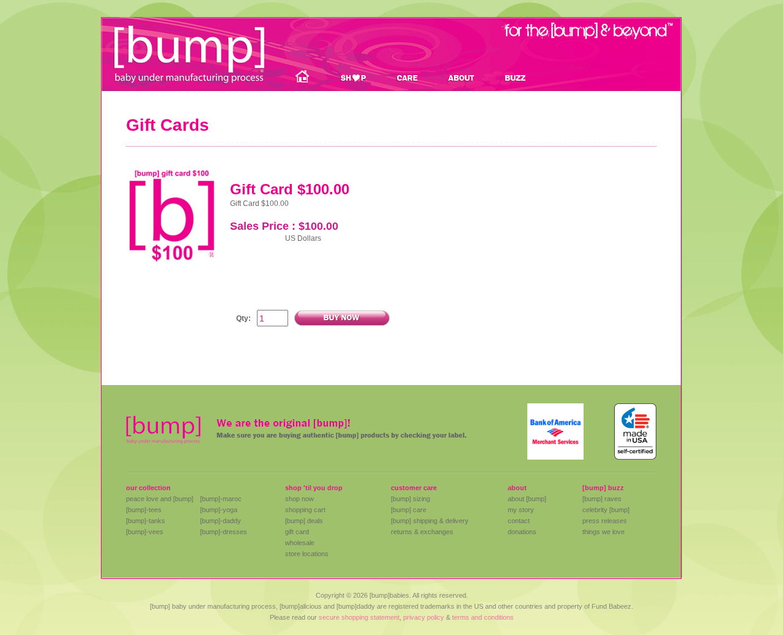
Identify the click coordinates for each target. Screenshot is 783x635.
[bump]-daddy (220, 520)
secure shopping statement (359, 617)
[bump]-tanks (145, 520)
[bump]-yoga (218, 509)
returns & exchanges (422, 531)
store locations (306, 553)
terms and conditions (483, 617)
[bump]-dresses (223, 531)
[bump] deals (304, 520)
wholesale (299, 542)
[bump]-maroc (221, 498)
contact (519, 520)
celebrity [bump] (605, 509)
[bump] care (408, 509)
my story (521, 509)
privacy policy (423, 617)
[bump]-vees (144, 531)
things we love (603, 531)
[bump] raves (602, 498)
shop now (299, 498)
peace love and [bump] (159, 498)
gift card (297, 531)
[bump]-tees (143, 509)
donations (522, 531)
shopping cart (305, 509)
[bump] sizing (410, 498)
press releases (604, 520)
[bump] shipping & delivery (430, 520)
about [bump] (527, 498)
